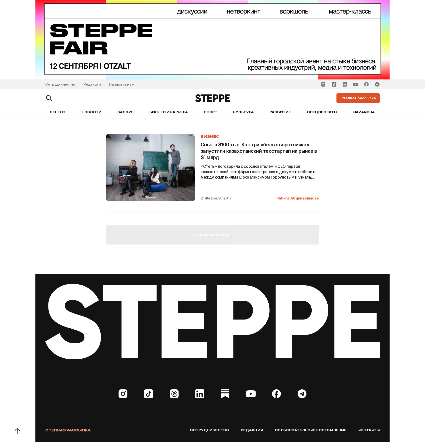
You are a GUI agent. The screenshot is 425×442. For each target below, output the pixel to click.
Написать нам (121, 84)
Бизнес (210, 136)
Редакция (92, 84)
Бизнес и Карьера (169, 112)
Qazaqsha (364, 112)
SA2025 (125, 112)
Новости (92, 112)
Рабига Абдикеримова (297, 198)
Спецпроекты (322, 112)
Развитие (280, 112)
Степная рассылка (68, 430)
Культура (243, 112)
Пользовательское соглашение (311, 430)
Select (58, 112)
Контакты (369, 430)
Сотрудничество (60, 84)
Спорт (210, 112)
